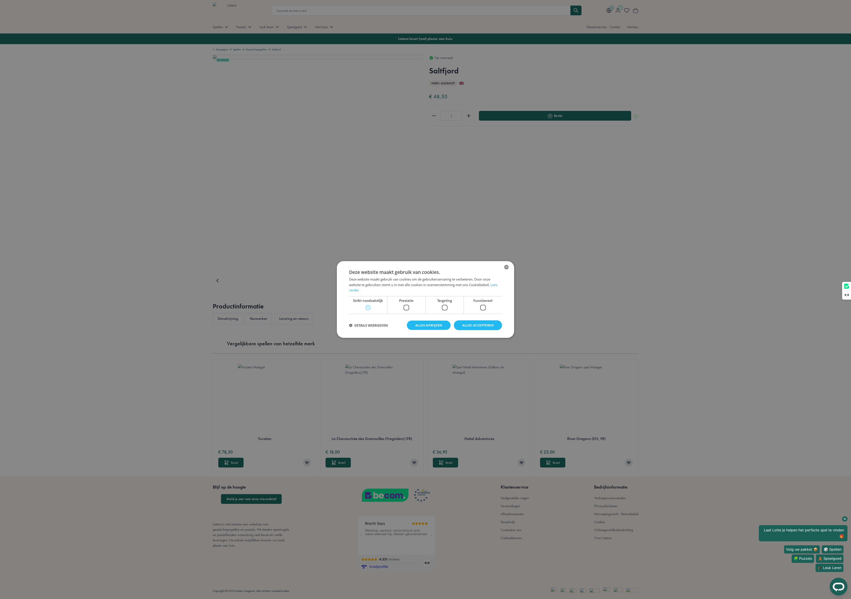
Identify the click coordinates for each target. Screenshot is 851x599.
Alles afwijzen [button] (428, 325)
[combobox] (506, 267)
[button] (368, 325)
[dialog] (425, 299)
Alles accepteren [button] (478, 325)
